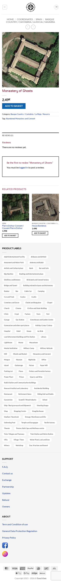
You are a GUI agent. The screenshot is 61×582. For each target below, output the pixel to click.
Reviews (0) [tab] (7, 135)
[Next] (58, 218)
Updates (6, 493)
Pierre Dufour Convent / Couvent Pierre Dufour (13, 227)
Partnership (8, 486)
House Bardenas (39, 226)
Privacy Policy (9, 537)
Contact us (7, 473)
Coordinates (25, 19)
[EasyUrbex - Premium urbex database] (30, 7)
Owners (6, 506)
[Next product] (28, 27)
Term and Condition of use (15, 524)
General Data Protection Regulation (19, 531)
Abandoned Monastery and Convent (20, 118)
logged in (23, 167)
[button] (4, 7)
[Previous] (2, 218)
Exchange (6, 480)
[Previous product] (33, 27)
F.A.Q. (5, 466)
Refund (5, 500)
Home (10, 19)
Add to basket (14, 106)
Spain (39, 19)
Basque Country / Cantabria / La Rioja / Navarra (30, 20)
